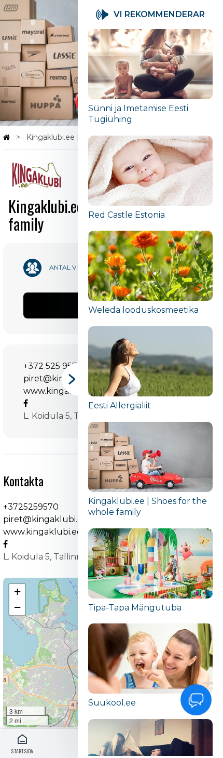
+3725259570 (31, 507)
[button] (17, 592)
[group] (150, 82)
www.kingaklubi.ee (62, 391)
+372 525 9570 (53, 366)
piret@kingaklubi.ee (45, 519)
